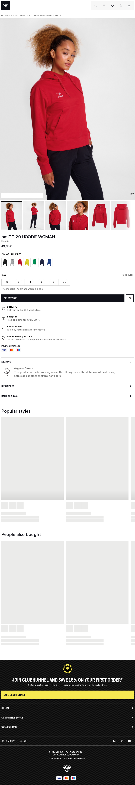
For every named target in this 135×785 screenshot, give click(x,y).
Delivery (12, 307)
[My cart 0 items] (121, 5)
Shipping (12, 316)
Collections (9, 726)
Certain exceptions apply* (39, 685)
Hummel (6, 708)
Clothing (19, 15)
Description (8, 386)
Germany (10, 740)
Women (5, 15)
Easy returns (14, 326)
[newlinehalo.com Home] (5, 5)
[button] (104, 5)
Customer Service (12, 717)
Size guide (128, 275)
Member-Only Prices (19, 336)
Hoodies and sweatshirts (45, 15)
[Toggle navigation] (95, 5)
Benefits (6, 362)
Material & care (9, 396)
